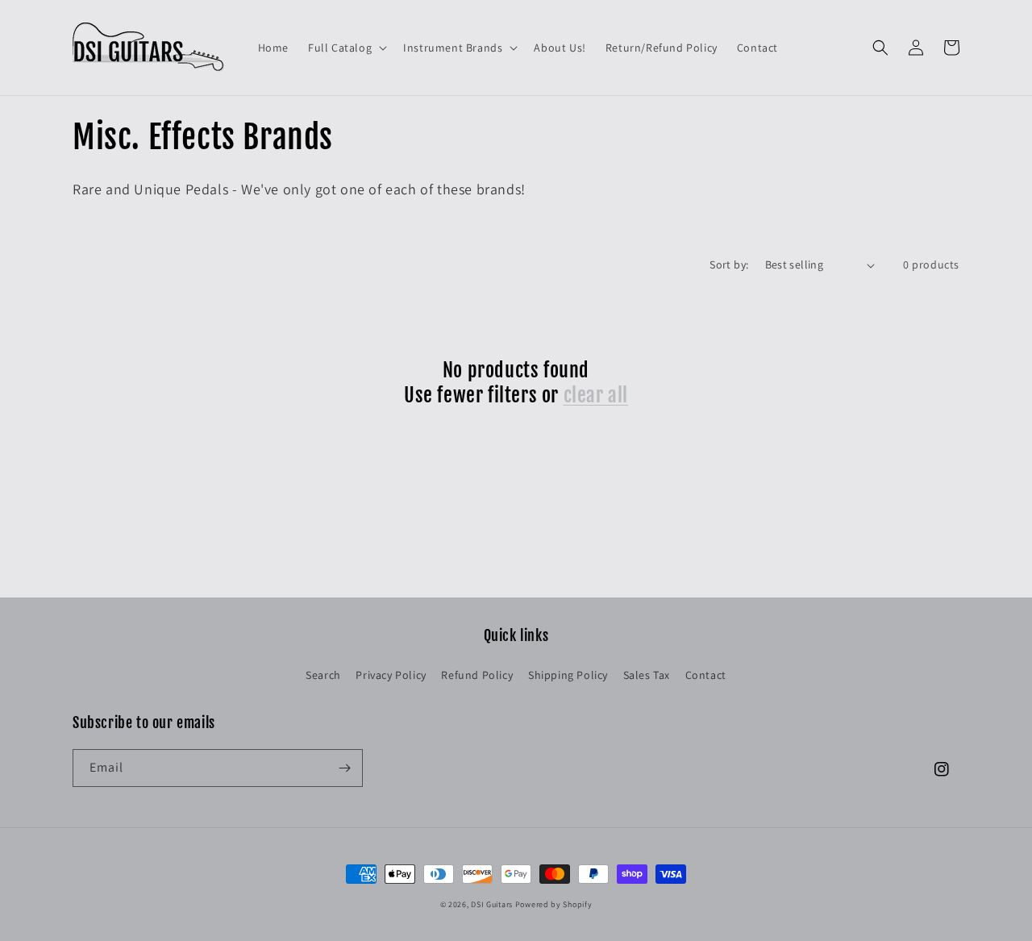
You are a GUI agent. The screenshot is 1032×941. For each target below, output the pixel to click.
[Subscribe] (344, 768)
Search (323, 675)
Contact (705, 675)
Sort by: (729, 264)
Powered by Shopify (554, 904)
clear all (596, 395)
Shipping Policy (568, 675)
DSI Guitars (492, 904)
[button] (345, 48)
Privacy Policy (391, 675)
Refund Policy (477, 675)
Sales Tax (646, 675)
